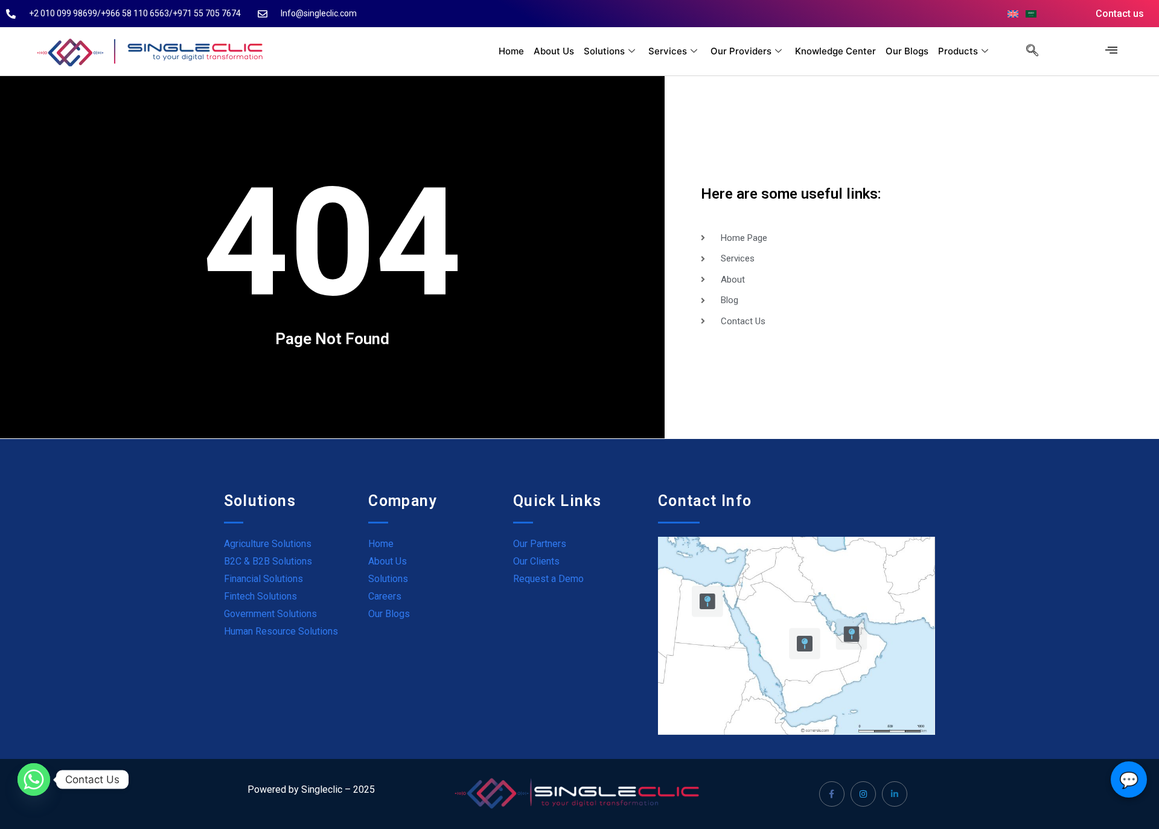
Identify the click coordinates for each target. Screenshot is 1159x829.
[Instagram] (863, 794)
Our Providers (740, 51)
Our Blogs (907, 51)
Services (667, 51)
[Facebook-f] (832, 794)
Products (958, 51)
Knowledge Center (835, 51)
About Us (554, 51)
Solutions (604, 51)
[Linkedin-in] (894, 794)
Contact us (1120, 13)
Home (511, 51)
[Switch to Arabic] (1031, 13)
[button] (1026, 51)
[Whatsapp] (34, 779)
